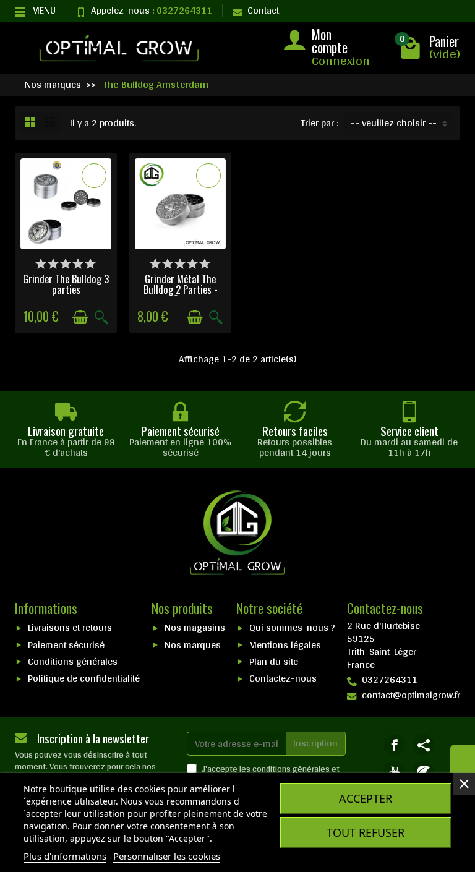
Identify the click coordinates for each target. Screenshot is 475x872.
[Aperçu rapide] (101, 317)
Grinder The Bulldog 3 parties (66, 284)
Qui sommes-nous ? (292, 627)
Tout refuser (365, 832)
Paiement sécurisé (66, 645)
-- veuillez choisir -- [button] (394, 123)
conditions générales (291, 769)
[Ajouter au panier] (80, 317)
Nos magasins (195, 627)
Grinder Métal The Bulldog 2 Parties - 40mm (180, 289)
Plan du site (273, 661)
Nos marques (193, 645)
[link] (394, 745)
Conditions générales (73, 661)
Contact (263, 10)
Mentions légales (285, 645)
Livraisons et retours (70, 627)
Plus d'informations (65, 856)
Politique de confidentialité (84, 678)
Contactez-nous (283, 678)
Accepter (365, 798)
